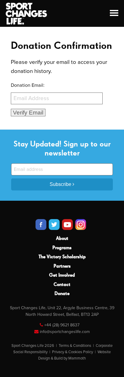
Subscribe (61, 184)
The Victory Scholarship (62, 257)
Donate (62, 293)
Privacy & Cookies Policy (72, 352)
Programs (62, 248)
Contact (62, 284)
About (62, 238)
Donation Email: (28, 85)
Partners (62, 266)
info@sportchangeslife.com (65, 331)
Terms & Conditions (75, 345)
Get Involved (62, 275)
